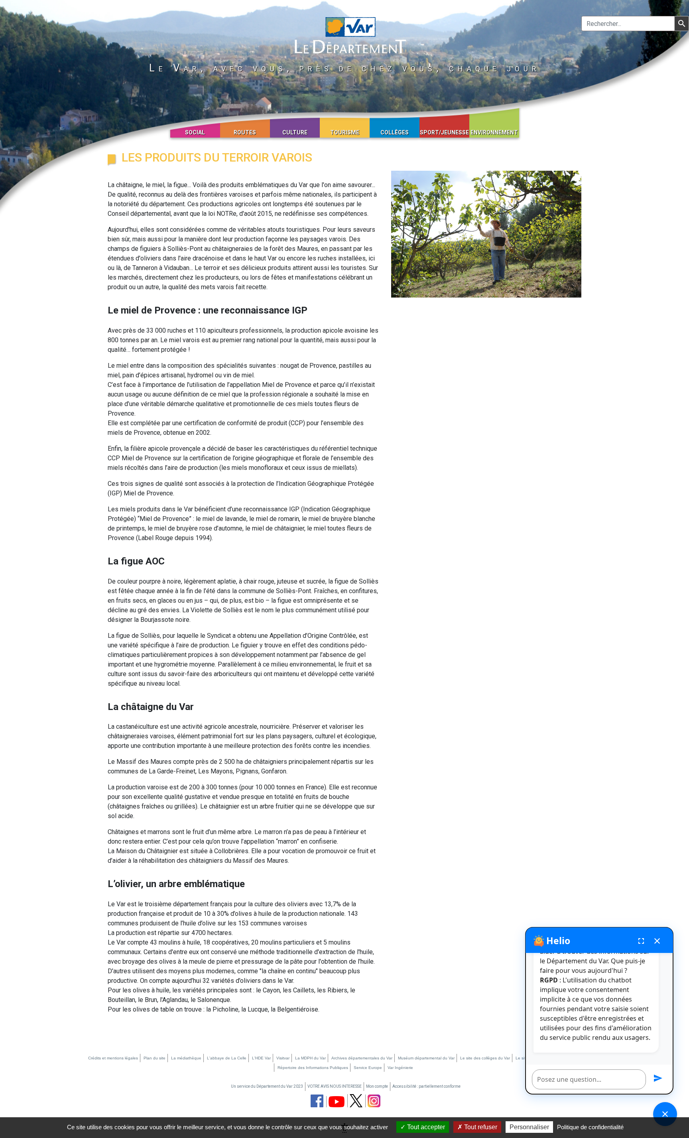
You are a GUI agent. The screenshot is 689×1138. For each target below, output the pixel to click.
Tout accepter (425, 1127)
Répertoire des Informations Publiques (313, 1067)
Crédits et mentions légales (113, 1058)
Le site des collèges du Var (485, 1058)
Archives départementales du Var (361, 1058)
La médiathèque (186, 1058)
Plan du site (154, 1058)
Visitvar (282, 1058)
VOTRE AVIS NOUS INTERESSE (334, 1086)
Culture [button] (294, 132)
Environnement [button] (494, 132)
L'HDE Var (261, 1058)
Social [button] (195, 132)
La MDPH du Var (310, 1058)
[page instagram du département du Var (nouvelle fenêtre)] (374, 1101)
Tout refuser (480, 1127)
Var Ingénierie (400, 1067)
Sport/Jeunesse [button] (444, 132)
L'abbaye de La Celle (226, 1058)
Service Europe (368, 1067)
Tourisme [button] (344, 132)
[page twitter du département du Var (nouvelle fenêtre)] (356, 1100)
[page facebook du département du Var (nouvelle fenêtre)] (317, 1101)
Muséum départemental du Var (426, 1058)
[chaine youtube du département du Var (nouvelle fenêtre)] (336, 1101)
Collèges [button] (394, 132)
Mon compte (377, 1086)
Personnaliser (529, 1127)
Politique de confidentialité (590, 1127)
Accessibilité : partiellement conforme (426, 1086)
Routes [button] (245, 132)
